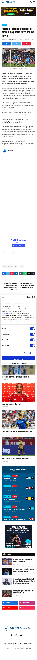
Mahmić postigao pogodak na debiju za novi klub (22, 560)
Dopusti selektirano (18, 363)
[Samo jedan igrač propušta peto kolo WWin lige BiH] (7, 593)
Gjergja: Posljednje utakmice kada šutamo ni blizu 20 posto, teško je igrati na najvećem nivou (24, 581)
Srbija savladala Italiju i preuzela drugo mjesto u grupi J (23, 570)
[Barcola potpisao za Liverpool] (18, 392)
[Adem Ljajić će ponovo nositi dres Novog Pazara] (18, 419)
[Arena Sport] (9, 2)
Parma (16, 266)
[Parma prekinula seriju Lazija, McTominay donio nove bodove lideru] (18, 57)
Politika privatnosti (11, 643)
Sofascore (15, 253)
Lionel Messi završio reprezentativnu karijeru (16, 377)
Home (3, 20)
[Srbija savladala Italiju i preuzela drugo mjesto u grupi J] (7, 571)
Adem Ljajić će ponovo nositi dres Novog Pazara (17, 431)
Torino (21, 266)
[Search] (31, 2)
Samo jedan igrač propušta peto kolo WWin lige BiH (23, 592)
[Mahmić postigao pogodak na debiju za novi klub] (7, 561)
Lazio (4, 266)
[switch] (32, 334)
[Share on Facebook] (6, 43)
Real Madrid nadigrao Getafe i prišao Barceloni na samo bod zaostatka (27, 286)
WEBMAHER (28, 648)
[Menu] (34, 2)
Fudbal (5, 24)
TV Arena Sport (10, 39)
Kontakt (30, 641)
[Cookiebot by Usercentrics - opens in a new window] (27, 297)
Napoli (10, 266)
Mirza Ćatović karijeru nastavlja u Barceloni (15, 458)
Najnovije (6, 641)
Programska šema (18, 469)
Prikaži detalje (27, 353)
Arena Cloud (20, 641)
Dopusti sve (18, 359)
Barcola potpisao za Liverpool (11, 404)
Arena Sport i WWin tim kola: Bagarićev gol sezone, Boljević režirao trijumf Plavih (10, 287)
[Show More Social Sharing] (33, 43)
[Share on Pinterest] (26, 43)
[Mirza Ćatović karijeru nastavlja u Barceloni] (18, 446)
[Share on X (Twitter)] (16, 43)
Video (12, 641)
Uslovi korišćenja (26, 643)
